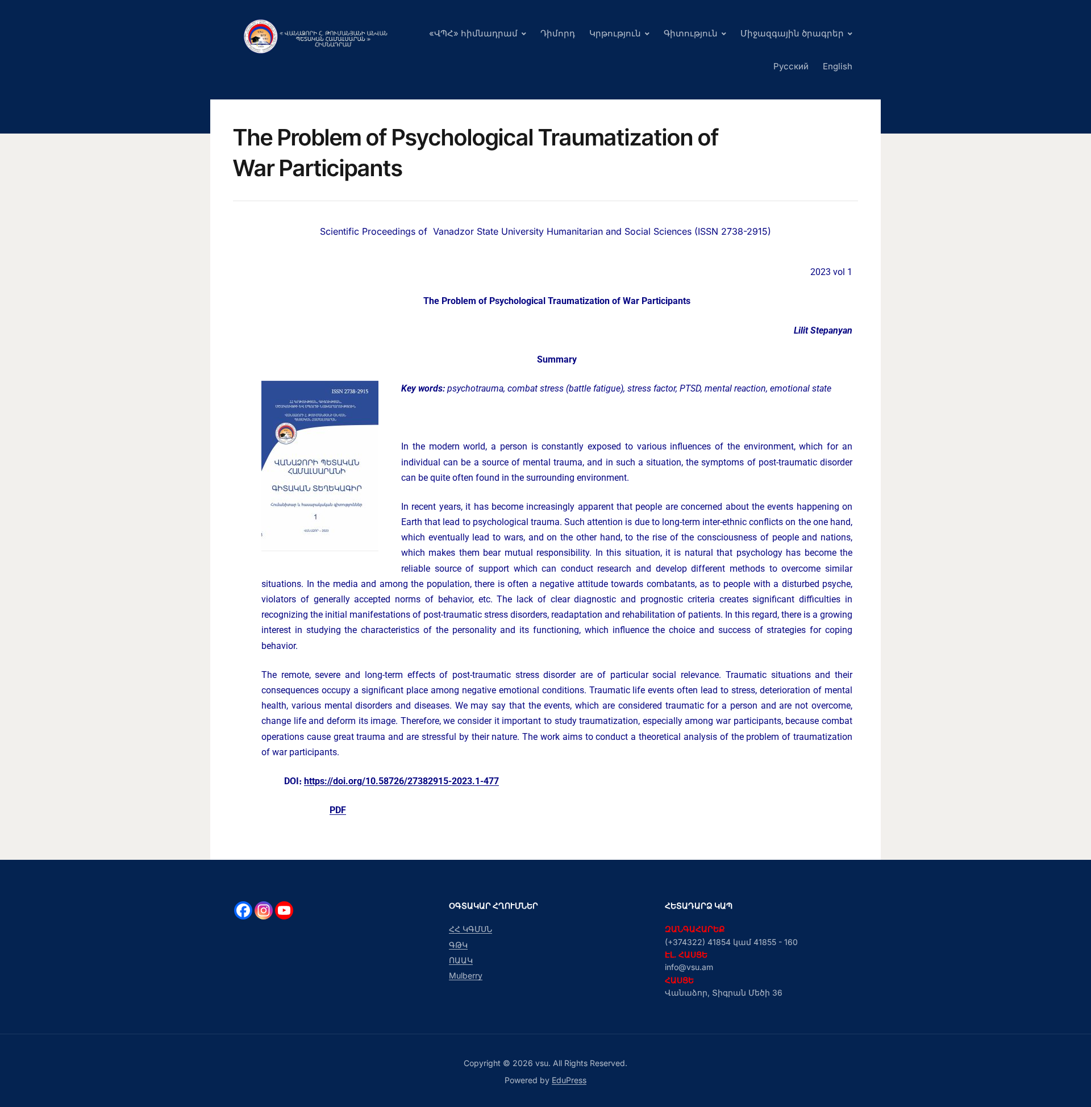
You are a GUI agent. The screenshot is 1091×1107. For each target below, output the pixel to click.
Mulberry (465, 975)
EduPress (569, 1080)
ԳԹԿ (458, 945)
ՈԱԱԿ (461, 960)
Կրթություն (615, 33)
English (837, 66)
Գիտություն (691, 33)
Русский (791, 66)
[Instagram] (264, 910)
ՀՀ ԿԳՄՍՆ (470, 929)
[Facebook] (243, 910)
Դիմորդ (557, 33)
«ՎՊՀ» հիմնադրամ (473, 33)
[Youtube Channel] (284, 910)
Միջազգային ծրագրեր (792, 33)
